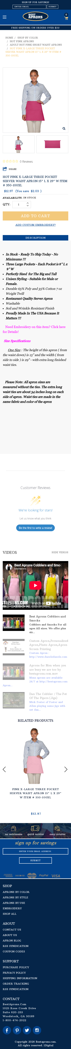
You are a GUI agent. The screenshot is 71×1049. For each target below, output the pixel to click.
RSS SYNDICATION (15, 946)
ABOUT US (10, 935)
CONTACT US (12, 929)
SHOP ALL (9, 913)
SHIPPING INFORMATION (20, 978)
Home (9, 37)
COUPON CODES (14, 951)
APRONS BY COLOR (16, 892)
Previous (5, 769)
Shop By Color (27, 37)
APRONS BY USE (14, 903)
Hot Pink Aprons (22, 41)
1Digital (48, 1045)
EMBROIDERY (12, 908)
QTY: (7, 204)
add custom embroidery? (35, 225)
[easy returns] (57, 830)
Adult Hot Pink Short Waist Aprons (36, 44)
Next (66, 769)
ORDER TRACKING (16, 983)
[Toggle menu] (5, 17)
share (13, 169)
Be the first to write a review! (35, 528)
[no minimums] (13, 830)
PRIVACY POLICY (14, 972)
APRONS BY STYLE (15, 897)
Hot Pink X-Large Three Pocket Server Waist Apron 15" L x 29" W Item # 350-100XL (33, 52)
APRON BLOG (12, 940)
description (35, 237)
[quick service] (35, 830)
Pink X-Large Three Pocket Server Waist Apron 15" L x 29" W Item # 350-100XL (36, 793)
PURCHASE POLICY (16, 967)
